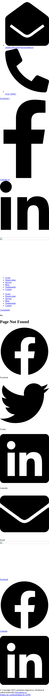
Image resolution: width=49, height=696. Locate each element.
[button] (24, 353)
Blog (7, 285)
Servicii (8, 282)
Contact (8, 289)
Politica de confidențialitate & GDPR (15, 695)
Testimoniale (10, 287)
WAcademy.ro (21, 692)
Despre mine (10, 280)
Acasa (7, 278)
